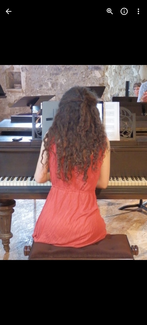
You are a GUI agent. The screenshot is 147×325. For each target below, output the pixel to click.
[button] (20, 163)
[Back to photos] (8, 11)
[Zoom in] (110, 11)
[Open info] (124, 11)
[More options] (138, 11)
